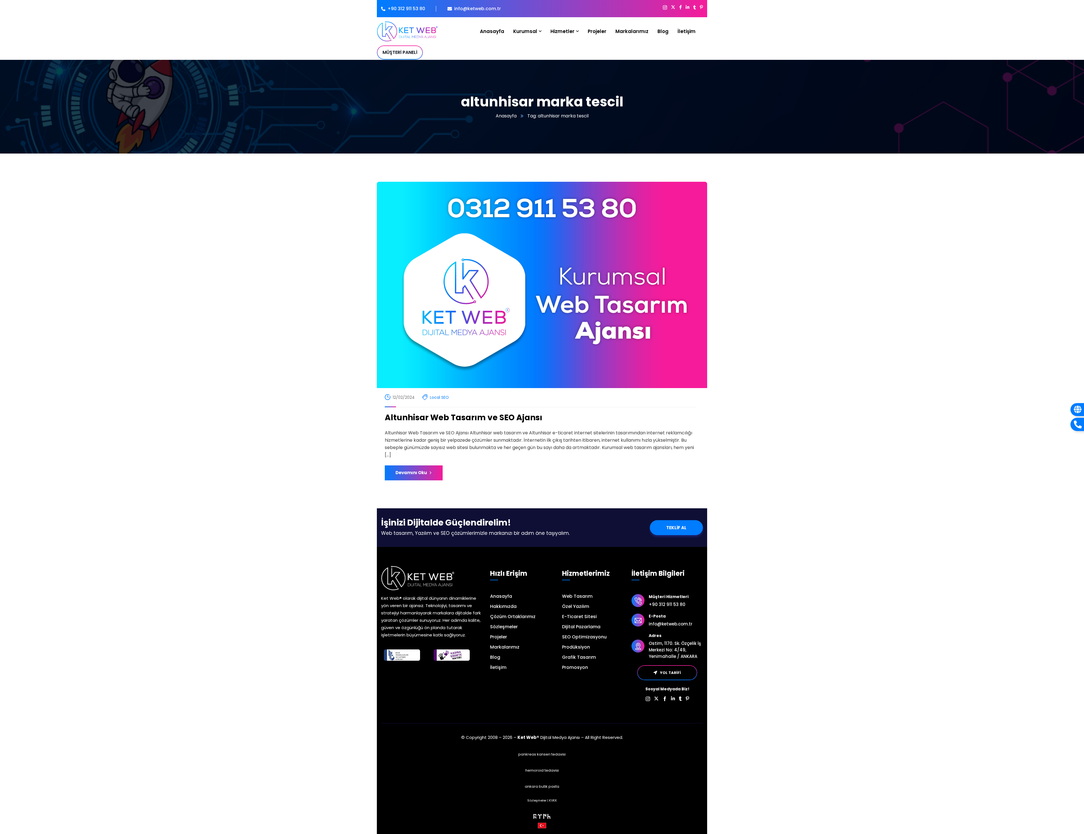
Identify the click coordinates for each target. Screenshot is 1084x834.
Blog (495, 657)
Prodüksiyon (576, 647)
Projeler (498, 637)
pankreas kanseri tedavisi (542, 754)
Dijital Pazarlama (581, 626)
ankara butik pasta (542, 786)
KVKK (553, 800)
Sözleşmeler (504, 626)
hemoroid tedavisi (542, 770)
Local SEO (439, 397)
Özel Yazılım (575, 606)
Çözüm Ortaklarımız (513, 616)
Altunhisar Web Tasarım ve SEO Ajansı (463, 418)
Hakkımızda (503, 606)
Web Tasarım (577, 596)
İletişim (498, 667)
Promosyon (575, 667)
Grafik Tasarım (579, 657)
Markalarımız (504, 647)
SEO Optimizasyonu (584, 637)
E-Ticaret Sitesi (579, 616)
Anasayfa (506, 116)
